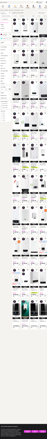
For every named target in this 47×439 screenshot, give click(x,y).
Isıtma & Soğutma (17, 10)
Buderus (39, 15)
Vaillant (33, 15)
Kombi (22, 10)
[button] (34, 66)
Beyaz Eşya (11, 10)
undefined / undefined (6, 16)
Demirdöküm (22, 15)
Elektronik (6, 10)
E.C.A (28, 15)
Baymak (15, 15)
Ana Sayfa (2, 10)
